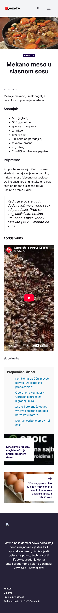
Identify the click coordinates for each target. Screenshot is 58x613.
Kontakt (8, 588)
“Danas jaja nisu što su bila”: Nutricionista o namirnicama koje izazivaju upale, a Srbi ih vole (39, 490)
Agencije (29, 55)
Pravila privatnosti (14, 596)
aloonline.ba (11, 358)
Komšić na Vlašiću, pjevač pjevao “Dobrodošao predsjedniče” (32, 383)
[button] (38, 8)
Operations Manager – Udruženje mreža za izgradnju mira (29, 397)
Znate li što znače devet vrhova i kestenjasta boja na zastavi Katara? (31, 411)
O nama (8, 592)
